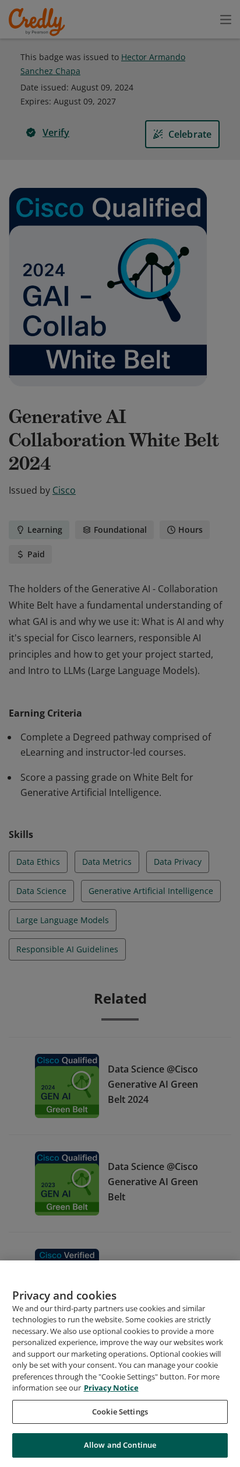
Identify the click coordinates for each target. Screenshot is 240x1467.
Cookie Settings (120, 1411)
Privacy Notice (111, 1387)
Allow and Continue (120, 1445)
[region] (120, 1363)
